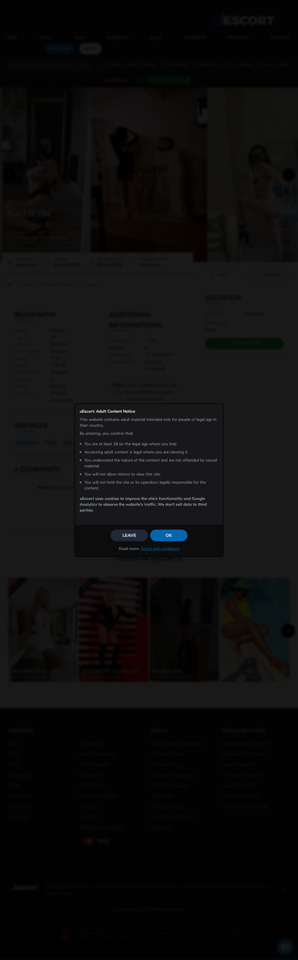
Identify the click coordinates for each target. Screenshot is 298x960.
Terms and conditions (160, 548)
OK (169, 535)
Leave (129, 535)
